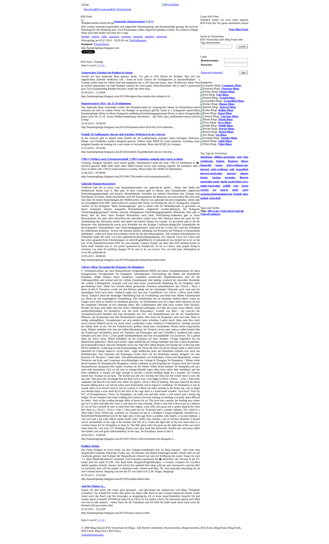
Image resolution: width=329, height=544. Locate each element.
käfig (104, 36)
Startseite (86, 534)
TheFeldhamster (138, 40)
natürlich (149, 36)
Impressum (97, 534)
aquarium (114, 36)
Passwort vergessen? (212, 72)
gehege (95, 36)
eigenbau (138, 36)
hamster (85, 36)
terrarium (126, 36)
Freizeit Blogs (101, 44)
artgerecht (161, 36)
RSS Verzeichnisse (121, 9)
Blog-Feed (89, 9)
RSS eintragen (103, 9)
